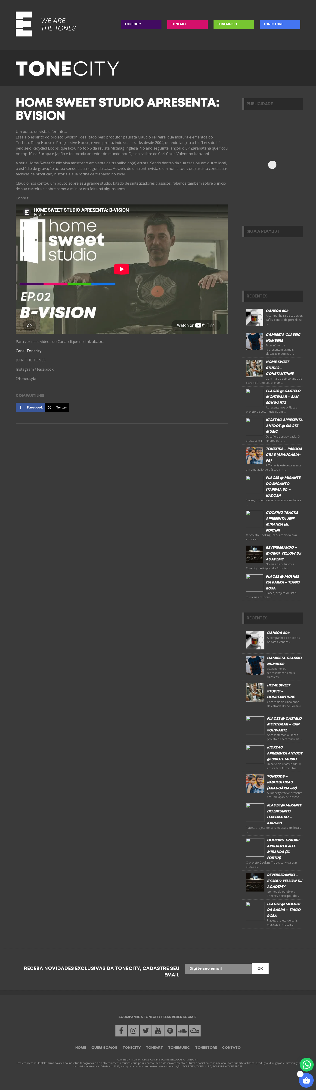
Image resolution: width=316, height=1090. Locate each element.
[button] (307, 1065)
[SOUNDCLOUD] (182, 1030)
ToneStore (273, 24)
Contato (231, 1047)
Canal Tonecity (28, 350)
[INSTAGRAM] (133, 1030)
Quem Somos (104, 1047)
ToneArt (178, 24)
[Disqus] (122, 493)
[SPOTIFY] (170, 1030)
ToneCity (132, 24)
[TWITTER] (146, 1030)
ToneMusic (227, 24)
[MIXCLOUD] (195, 1030)
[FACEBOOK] (121, 1030)
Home (80, 1047)
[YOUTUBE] (158, 1030)
